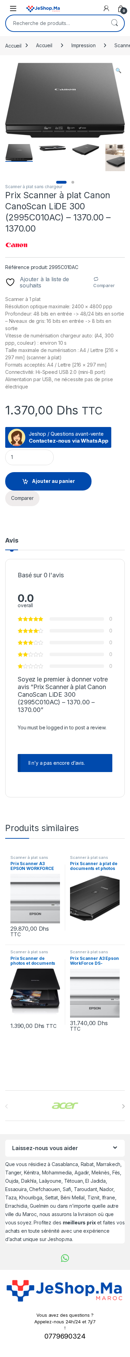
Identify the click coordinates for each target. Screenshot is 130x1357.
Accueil (13, 45)
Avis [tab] (11, 540)
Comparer (104, 285)
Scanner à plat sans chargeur (33, 186)
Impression (83, 45)
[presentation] (123, 1106)
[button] (118, 70)
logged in (57, 727)
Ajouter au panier (53, 481)
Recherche (114, 23)
